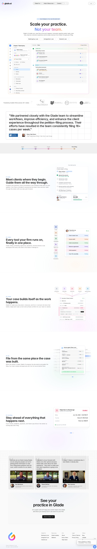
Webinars (54, 537)
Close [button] (95, 538)
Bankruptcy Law (45, 535)
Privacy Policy (75, 537)
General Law (44, 539)
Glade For (43, 533)
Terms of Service (76, 535)
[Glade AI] (10, 89)
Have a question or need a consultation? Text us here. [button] (84, 542)
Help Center (64, 539)
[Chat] (10, 57)
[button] (94, 546)
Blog (83, 535)
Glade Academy (55, 535)
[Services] (10, 86)
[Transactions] (10, 68)
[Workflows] (10, 60)
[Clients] (10, 54)
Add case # (17, 64)
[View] (83, 53)
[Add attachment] (58, 195)
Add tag (16, 62)
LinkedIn (84, 537)
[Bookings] (10, 65)
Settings (23, 62)
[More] (85, 53)
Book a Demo (65, 537)
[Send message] (85, 195)
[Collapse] (86, 65)
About (63, 535)
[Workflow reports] (10, 63)
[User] (10, 92)
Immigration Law (45, 537)
